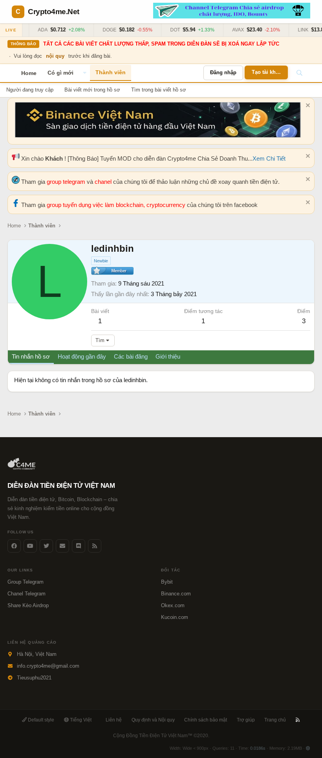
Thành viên (110, 72)
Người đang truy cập (29, 90)
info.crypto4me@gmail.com (48, 666)
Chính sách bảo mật (205, 720)
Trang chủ (275, 720)
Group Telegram (25, 582)
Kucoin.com (174, 617)
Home (29, 73)
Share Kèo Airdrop (28, 605)
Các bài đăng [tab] (131, 356)
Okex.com (173, 605)
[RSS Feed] (94, 546)
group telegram (67, 181)
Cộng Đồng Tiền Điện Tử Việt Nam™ (161, 735)
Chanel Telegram (26, 594)
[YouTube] (30, 546)
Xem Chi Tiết (268, 158)
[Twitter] (46, 546)
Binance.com (176, 594)
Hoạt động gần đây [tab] (82, 356)
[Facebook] (14, 546)
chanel (104, 181)
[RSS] (298, 720)
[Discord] (78, 546)
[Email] (62, 546)
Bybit (167, 582)
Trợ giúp (246, 720)
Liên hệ (114, 720)
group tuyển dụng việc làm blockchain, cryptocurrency (117, 204)
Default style (40, 720)
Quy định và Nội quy (153, 720)
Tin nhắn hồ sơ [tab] (31, 356)
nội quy (55, 56)
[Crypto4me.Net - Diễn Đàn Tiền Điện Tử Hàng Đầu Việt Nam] (22, 468)
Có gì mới (60, 73)
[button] (84, 73)
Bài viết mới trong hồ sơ (92, 90)
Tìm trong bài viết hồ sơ (158, 90)
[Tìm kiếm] (299, 73)
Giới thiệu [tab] (168, 356)
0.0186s (257, 748)
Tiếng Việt (80, 720)
